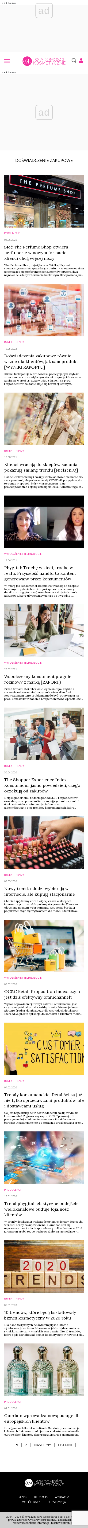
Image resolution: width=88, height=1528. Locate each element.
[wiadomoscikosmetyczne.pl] (44, 61)
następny (42, 1445)
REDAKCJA (41, 1497)
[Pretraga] (73, 60)
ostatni (65, 1445)
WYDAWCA (62, 1497)
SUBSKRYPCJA (57, 1502)
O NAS (23, 1497)
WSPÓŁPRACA (31, 1502)
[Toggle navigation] (6, 61)
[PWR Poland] (44, 1482)
